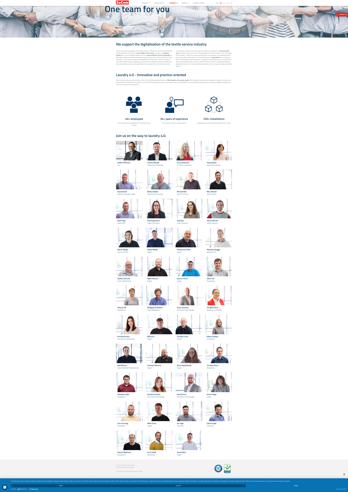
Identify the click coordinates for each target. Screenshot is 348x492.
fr (231, 3)
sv (227, 3)
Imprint (124, 465)
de (217, 3)
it (224, 3)
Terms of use (120, 467)
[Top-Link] (344, 474)
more (296, 486)
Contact (118, 465)
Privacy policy (343, 489)
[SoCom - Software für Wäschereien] (122, 2)
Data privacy (131, 465)
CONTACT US (343, 14)
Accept (178, 486)
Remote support (129, 467)
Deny (61, 486)
